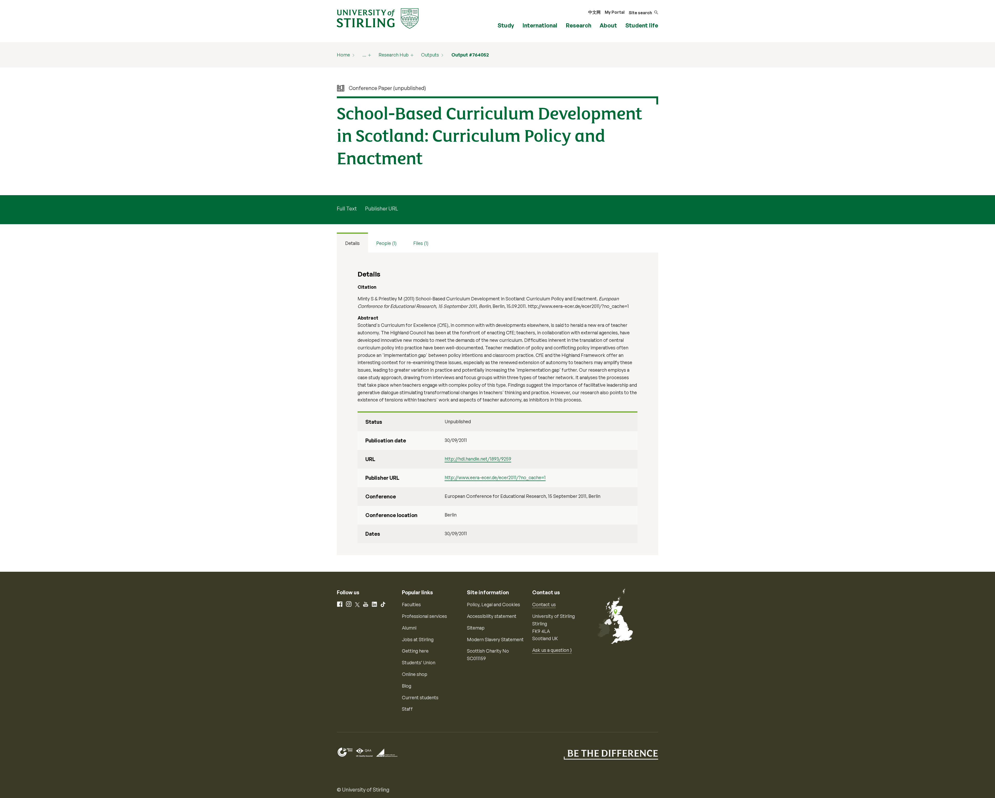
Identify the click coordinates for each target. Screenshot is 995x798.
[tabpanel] (497, 403)
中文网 (594, 12)
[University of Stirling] (377, 18)
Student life (641, 25)
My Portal (614, 12)
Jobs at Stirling (417, 639)
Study (505, 25)
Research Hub (394, 55)
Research (578, 25)
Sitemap (476, 628)
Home (343, 55)
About (608, 25)
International (539, 25)
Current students (420, 697)
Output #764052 (470, 55)
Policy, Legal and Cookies (493, 604)
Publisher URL (381, 208)
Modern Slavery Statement (495, 639)
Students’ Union (418, 662)
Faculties (411, 604)
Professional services (424, 616)
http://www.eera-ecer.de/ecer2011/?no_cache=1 (495, 477)
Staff (407, 709)
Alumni (409, 628)
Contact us (544, 604)
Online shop (414, 674)
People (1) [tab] (386, 243)
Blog (406, 686)
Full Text (347, 208)
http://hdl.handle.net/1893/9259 (478, 459)
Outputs (430, 55)
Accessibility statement (491, 616)
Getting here (415, 651)
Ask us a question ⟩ (552, 650)
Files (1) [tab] (421, 243)
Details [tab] (352, 243)
